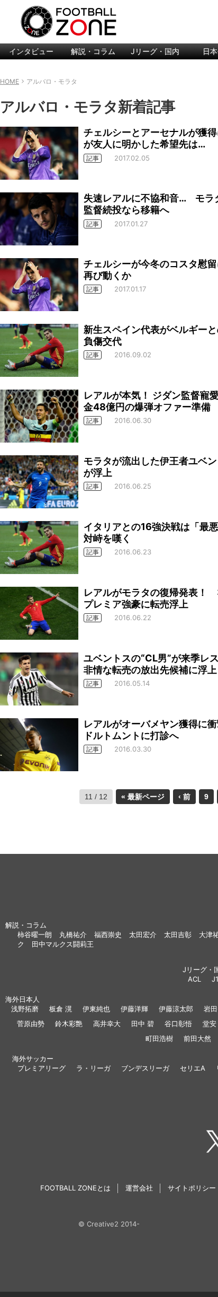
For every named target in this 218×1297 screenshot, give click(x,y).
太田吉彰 (178, 934)
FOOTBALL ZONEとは (75, 1188)
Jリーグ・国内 (155, 51)
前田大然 (197, 1038)
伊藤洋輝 (134, 1008)
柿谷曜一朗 (34, 934)
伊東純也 (96, 1008)
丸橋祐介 (73, 934)
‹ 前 (184, 796)
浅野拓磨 (25, 1008)
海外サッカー (32, 1058)
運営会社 (139, 1188)
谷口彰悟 (178, 1023)
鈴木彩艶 (69, 1023)
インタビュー (31, 51)
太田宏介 (143, 934)
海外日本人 (22, 999)
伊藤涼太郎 (176, 1008)
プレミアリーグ (41, 1068)
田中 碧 (142, 1023)
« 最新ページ (143, 796)
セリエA (192, 1068)
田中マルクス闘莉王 (63, 944)
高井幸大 (107, 1023)
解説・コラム (93, 51)
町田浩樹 (159, 1038)
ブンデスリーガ (145, 1068)
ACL (194, 979)
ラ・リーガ (93, 1068)
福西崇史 (108, 934)
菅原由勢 (30, 1023)
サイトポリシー (192, 1188)
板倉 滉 (60, 1008)
